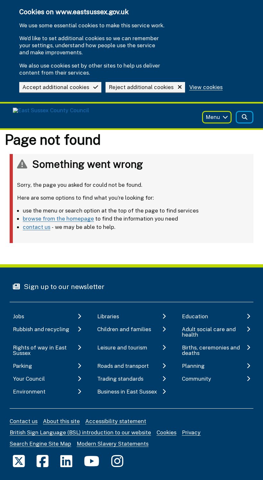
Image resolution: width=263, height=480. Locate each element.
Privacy (191, 432)
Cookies (166, 432)
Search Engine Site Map (40, 443)
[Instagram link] (117, 460)
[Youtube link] (92, 460)
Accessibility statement (115, 421)
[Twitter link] (19, 460)
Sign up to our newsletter (63, 286)
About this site (61, 421)
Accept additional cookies (55, 87)
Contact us (24, 421)
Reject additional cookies (141, 87)
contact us (36, 226)
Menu (213, 116)
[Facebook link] (42, 460)
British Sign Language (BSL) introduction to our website (80, 432)
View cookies (206, 87)
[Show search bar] (244, 117)
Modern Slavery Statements (112, 443)
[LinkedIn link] (66, 460)
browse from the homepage (58, 218)
